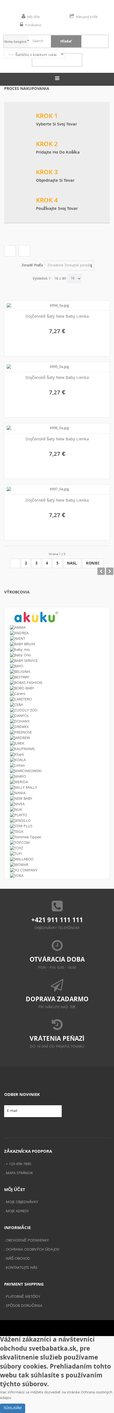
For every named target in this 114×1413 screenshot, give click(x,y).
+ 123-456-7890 (18, 1164)
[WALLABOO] (57, 859)
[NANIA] (57, 793)
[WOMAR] (57, 865)
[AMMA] (57, 628)
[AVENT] (57, 639)
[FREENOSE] (57, 732)
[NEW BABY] (57, 799)
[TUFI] (57, 854)
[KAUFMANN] (57, 749)
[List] (24, 250)
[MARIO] (57, 777)
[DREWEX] (57, 727)
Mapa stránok (19, 1173)
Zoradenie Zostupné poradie (70, 266)
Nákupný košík (87, 17)
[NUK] (57, 810)
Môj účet (33, 17)
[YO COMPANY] (57, 870)
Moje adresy (17, 1211)
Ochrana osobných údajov (32, 1250)
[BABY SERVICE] (57, 661)
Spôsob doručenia (24, 1306)
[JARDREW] (57, 738)
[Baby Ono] (57, 655)
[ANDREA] (57, 633)
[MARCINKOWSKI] (57, 771)
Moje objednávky (22, 1202)
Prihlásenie (33, 25)
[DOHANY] (57, 721)
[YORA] (57, 876)
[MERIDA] (57, 782)
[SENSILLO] (57, 821)
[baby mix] (57, 650)
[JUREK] (57, 743)
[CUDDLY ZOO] (57, 710)
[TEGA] (57, 832)
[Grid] (10, 250)
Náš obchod (18, 1259)
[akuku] (57, 616)
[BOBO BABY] (57, 688)
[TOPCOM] (57, 843)
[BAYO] (57, 666)
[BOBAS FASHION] (57, 683)
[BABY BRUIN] (57, 644)
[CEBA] (57, 705)
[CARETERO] (57, 699)
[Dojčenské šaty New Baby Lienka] (57, 306)
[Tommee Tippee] (57, 837)
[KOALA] (57, 760)
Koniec (93, 564)
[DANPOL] (57, 716)
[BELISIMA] (57, 672)
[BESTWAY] (57, 677)
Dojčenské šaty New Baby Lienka (57, 316)
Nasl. (72, 564)
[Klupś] (57, 755)
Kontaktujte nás (21, 1268)
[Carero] (57, 694)
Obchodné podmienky (27, 1241)
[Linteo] (57, 766)
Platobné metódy (23, 1297)
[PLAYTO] (57, 815)
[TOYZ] (57, 848)
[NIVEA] (57, 804)
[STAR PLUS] (57, 826)
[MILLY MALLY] (57, 788)
